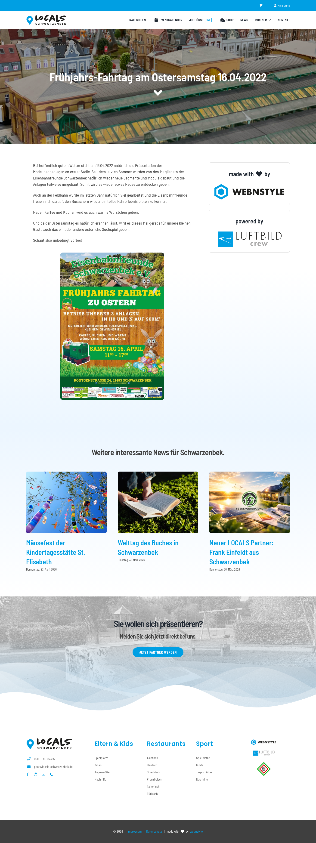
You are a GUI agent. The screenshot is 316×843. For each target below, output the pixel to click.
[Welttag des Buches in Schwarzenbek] (158, 474)
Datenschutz (154, 831)
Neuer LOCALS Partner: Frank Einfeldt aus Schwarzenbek (241, 552)
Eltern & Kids (114, 744)
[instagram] (35, 774)
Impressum (134, 831)
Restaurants (166, 744)
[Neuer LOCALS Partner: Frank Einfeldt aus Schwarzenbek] (249, 474)
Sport (204, 744)
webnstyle (196, 831)
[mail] (43, 774)
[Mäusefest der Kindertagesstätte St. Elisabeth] (66, 474)
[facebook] (27, 774)
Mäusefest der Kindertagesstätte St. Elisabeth (55, 552)
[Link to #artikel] (158, 93)
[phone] (51, 774)
